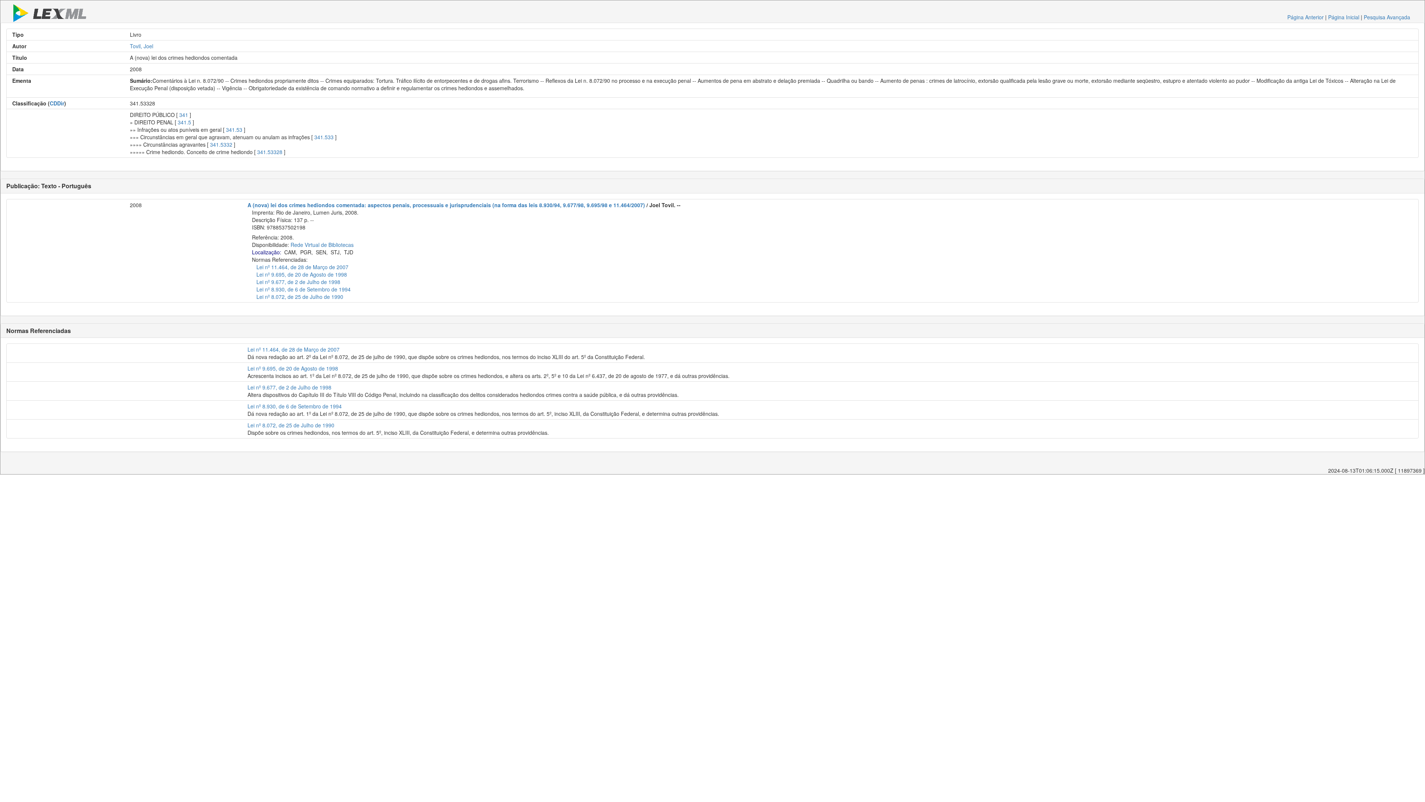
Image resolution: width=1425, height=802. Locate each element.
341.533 (324, 137)
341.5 (184, 122)
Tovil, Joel (141, 46)
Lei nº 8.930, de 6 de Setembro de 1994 (303, 289)
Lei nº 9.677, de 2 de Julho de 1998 (298, 282)
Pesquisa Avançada (1387, 17)
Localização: (266, 252)
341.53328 (269, 152)
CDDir (57, 103)
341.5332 (221, 144)
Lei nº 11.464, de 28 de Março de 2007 (302, 267)
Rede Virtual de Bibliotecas (322, 244)
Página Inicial (1343, 17)
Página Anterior (1305, 17)
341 (183, 114)
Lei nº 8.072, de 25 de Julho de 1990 (299, 296)
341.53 (234, 129)
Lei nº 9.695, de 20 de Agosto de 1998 (301, 274)
